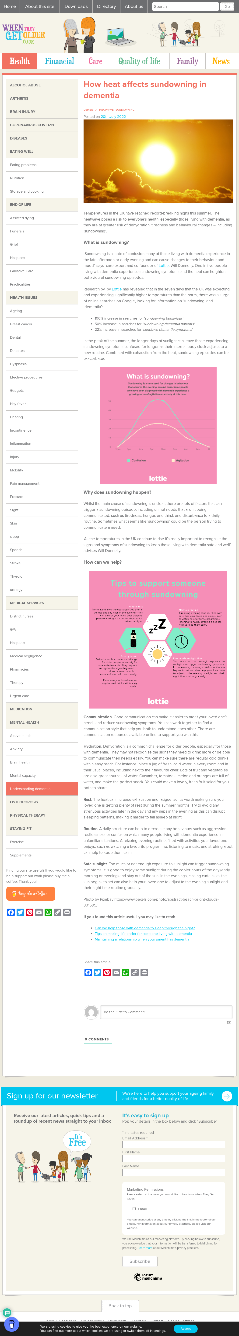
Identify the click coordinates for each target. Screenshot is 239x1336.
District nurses (21, 616)
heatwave (106, 109)
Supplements (21, 855)
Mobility (16, 470)
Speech (16, 550)
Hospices (17, 258)
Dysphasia (18, 364)
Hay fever (18, 404)
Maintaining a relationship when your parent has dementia (142, 939)
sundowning (125, 109)
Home (10, 6)
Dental (15, 337)
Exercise (17, 842)
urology (16, 589)
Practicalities (20, 284)
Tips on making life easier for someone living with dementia (143, 933)
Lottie (164, 265)
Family (187, 61)
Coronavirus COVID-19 (32, 125)
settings (159, 1331)
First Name (131, 1152)
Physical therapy (27, 815)
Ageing (16, 311)
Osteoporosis (24, 802)
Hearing (16, 417)
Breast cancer (21, 324)
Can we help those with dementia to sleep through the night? (145, 928)
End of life (20, 204)
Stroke (15, 563)
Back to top (120, 1306)
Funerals (17, 231)
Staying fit (21, 828)
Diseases (18, 138)
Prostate (16, 496)
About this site (39, 6)
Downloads (76, 6)
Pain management (24, 483)
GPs (13, 629)
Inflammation (20, 443)
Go (227, 6)
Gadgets (17, 390)
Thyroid (16, 576)
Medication (21, 709)
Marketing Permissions (145, 1189)
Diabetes (17, 350)
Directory (106, 6)
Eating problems (23, 165)
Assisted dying (22, 218)
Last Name (130, 1166)
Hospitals (17, 643)
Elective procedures (26, 377)
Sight (14, 510)
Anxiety (16, 749)
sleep (14, 536)
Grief (14, 244)
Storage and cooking (27, 191)
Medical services (27, 603)
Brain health (20, 762)
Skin (13, 523)
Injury (14, 457)
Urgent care (19, 696)
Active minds (20, 735)
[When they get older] (23, 42)
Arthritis (19, 98)
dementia (90, 109)
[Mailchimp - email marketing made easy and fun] (148, 1280)
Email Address (135, 1138)
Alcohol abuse (25, 85)
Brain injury (22, 111)
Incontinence (21, 430)
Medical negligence (26, 656)
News (221, 61)
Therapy (16, 682)
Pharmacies (19, 669)
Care (95, 61)
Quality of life (139, 61)
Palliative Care (21, 271)
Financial (59, 61)
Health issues (24, 297)
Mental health (24, 722)
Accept (186, 1329)
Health (20, 61)
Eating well (21, 151)
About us (134, 6)
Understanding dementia (30, 789)
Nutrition (17, 178)
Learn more (145, 1248)
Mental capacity (23, 775)
